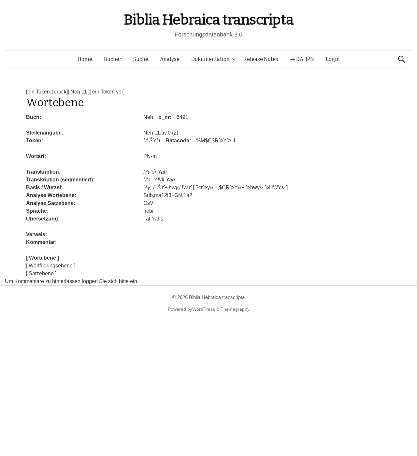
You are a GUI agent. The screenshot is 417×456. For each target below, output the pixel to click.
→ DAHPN (302, 59)
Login (333, 59)
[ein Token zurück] (47, 91)
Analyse (170, 59)
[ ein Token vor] (107, 91)
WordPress (203, 309)
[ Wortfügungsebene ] (50, 265)
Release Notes (260, 59)
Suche (140, 59)
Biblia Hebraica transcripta (208, 19)
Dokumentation (210, 59)
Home (85, 59)
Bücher (113, 59)
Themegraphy (235, 309)
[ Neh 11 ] (79, 91)
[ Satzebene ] (41, 273)
